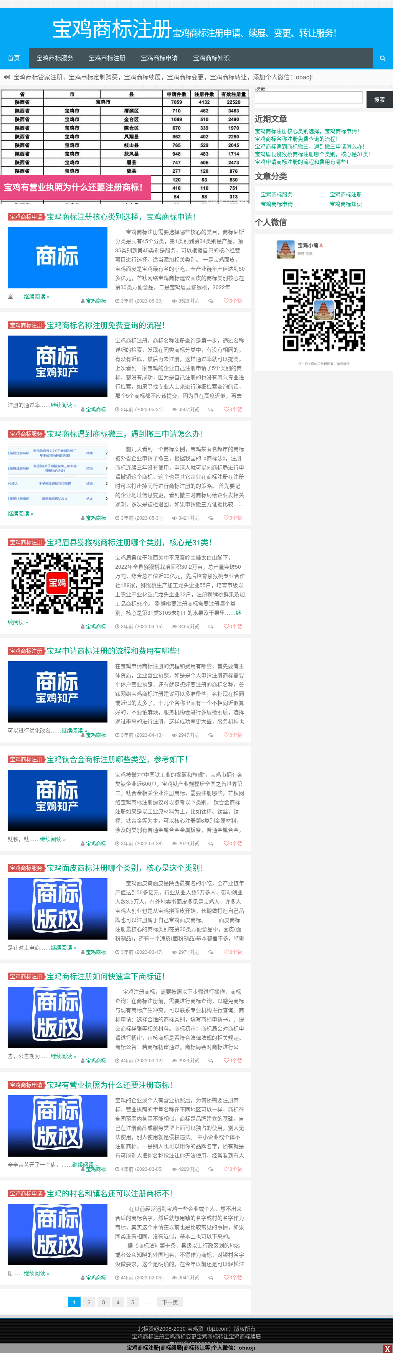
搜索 (379, 99)
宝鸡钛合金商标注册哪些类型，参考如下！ (119, 759)
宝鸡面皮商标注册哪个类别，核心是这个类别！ (127, 867)
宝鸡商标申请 (159, 57)
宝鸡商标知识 (211, 57)
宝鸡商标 (96, 300)
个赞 (236, 300)
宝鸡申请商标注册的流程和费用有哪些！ (115, 650)
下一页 (170, 1302)
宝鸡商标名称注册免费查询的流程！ (107, 325)
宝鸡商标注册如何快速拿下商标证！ (107, 976)
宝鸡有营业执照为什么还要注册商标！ (111, 1084)
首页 (14, 57)
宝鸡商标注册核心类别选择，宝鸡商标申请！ (123, 216)
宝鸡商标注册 (107, 57)
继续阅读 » (37, 296)
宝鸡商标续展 (245, 1336)
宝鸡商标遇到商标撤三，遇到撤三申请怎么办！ (127, 433)
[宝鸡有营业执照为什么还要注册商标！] (125, 148)
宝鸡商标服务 (54, 57)
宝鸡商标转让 (212, 1336)
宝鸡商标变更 (180, 1336)
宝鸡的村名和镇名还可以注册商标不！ (111, 1193)
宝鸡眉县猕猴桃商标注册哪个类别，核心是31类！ (131, 542)
